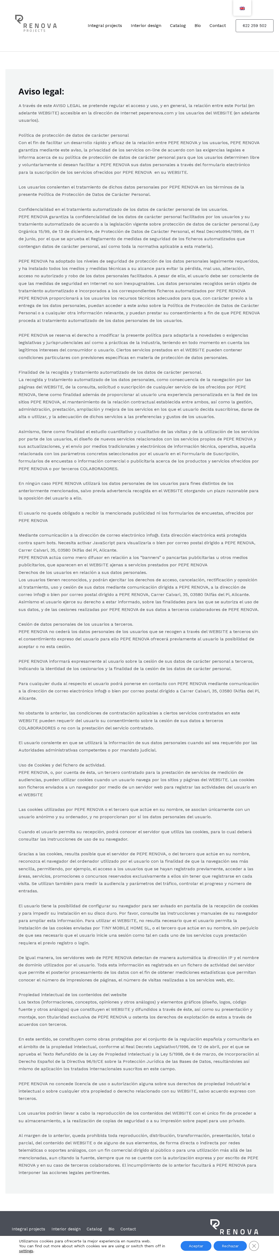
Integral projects (105, 25)
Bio (198, 25)
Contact (218, 25)
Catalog (178, 25)
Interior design (146, 25)
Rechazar (230, 1246)
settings (26, 1251)
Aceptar (196, 1246)
